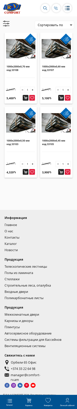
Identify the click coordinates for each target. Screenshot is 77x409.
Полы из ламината (19, 273)
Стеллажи (12, 279)
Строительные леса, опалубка (28, 285)
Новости (11, 250)
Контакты (12, 237)
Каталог (11, 244)
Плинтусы (12, 327)
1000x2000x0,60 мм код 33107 (53, 68)
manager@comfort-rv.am (25, 375)
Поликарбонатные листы (24, 298)
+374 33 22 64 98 (23, 369)
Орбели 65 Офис (24, 362)
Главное (11, 225)
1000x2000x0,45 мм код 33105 (53, 142)
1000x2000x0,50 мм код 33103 (18, 142)
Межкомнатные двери (22, 314)
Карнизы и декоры (19, 321)
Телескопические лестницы (26, 266)
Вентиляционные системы (25, 346)
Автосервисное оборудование (28, 333)
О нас (9, 231)
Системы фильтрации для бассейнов (33, 339)
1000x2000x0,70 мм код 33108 (18, 68)
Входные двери (16, 292)
